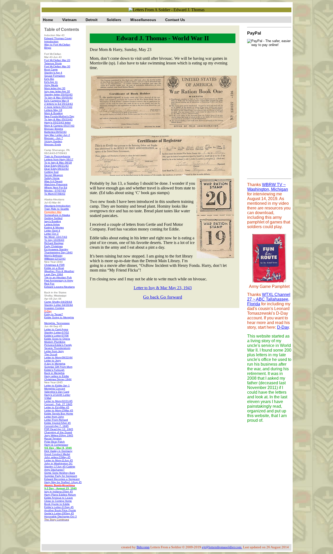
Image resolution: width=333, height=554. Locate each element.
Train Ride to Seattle (56, 208)
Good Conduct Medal (57, 454)
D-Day (283, 327)
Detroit (92, 20)
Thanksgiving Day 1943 (58, 252)
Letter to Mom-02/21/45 (58, 401)
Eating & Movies (54, 227)
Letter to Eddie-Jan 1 (57, 385)
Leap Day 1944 (53, 274)
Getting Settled (53, 218)
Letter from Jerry (54, 351)
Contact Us (175, 20)
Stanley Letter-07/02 (56, 332)
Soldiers (114, 20)
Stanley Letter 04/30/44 (58, 305)
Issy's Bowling (52, 221)
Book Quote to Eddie (57, 504)
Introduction (51, 41)
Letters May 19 (53, 110)
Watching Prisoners (55, 184)
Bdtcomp (143, 547)
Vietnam (69, 20)
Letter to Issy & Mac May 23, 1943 (163, 288)
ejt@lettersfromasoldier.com (222, 547)
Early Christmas (53, 246)
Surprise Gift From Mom (58, 366)
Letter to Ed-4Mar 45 (56, 407)
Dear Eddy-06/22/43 (56, 168)
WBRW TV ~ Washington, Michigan (267, 187)
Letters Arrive (52, 224)
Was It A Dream (53, 181)
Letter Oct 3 (51, 233)
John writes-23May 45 (57, 457)
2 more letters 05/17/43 (58, 106)
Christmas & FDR (54, 264)
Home (48, 20)
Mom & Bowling (53, 113)
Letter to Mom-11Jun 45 (58, 460)
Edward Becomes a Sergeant (62, 479)
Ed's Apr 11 (51, 82)
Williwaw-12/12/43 (55, 258)
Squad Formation (54, 75)
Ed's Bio (49, 78)
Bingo (47, 47)
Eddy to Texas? (53, 314)
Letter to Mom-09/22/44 (58, 357)
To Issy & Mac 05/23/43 (58, 119)
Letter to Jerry (52, 360)
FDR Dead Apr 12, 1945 (58, 429)
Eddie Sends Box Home (58, 413)
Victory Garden (53, 141)
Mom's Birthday (53, 255)
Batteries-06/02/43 (55, 131)
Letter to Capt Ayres (56, 329)
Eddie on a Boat (54, 268)
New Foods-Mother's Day (59, 116)
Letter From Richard (56, 419)
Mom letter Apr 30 (54, 88)
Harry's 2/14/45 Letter (57, 394)
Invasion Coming (54, 308)
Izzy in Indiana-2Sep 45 (58, 491)
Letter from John (54, 416)
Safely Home (52, 178)
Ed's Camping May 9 (56, 100)
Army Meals (51, 85)
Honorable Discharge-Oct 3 (60, 516)
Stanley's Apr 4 (53, 72)
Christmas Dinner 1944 (58, 379)
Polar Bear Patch (54, 441)
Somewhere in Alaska (57, 215)
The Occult (50, 354)
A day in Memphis (54, 363)
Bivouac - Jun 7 (53, 138)
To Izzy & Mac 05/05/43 (58, 97)
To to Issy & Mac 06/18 (58, 162)
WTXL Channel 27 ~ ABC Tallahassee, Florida (268, 299)
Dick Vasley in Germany (58, 451)
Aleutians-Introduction (57, 205)
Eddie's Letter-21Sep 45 (59, 507)
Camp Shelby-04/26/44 (58, 301)
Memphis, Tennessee (57, 323)
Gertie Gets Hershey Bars (59, 472)
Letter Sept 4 (52, 230)
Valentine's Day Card (56, 391)
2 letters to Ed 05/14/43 (58, 103)
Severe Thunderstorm (57, 348)
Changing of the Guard (58, 432)
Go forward (171, 297)
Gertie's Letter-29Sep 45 (59, 513)
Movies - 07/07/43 (55, 190)
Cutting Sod (51, 171)
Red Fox (49, 283)
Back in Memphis (54, 373)
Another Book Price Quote (60, 510)
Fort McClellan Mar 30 (57, 66)
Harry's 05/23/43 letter (57, 122)
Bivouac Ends (52, 144)
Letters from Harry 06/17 (58, 159)
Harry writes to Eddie (56, 376)
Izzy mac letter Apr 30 (57, 91)
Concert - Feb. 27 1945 (58, 404)
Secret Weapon (53, 175)
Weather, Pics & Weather (59, 271)
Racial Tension (53, 438)
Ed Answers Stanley (56, 249)
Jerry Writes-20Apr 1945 (58, 435)
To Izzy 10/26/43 (54, 240)
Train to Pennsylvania (57, 156)
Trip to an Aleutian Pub (58, 277)
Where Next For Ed (55, 187)
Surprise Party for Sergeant (60, 475)
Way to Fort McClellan (57, 44)
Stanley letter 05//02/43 (58, 94)
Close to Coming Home (58, 500)
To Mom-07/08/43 (54, 193)
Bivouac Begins (53, 128)
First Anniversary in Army (58, 280)
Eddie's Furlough (54, 369)
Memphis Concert (54, 388)
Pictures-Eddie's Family (58, 345)
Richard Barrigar (53, 243)
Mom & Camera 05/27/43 (59, 125)
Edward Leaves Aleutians (59, 286)
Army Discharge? (54, 469)
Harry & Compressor (56, 444)
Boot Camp (51, 69)
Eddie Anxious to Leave (58, 497)
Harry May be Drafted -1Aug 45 (63, 482)
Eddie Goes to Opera (57, 338)
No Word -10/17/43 (55, 236)
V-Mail (47, 398)
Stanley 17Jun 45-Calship (59, 466)
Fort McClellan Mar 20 (57, 60)
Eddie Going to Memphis (59, 317)
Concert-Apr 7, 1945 (56, 426)
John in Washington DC (58, 463)
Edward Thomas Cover (58, 38)
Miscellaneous (143, 20)
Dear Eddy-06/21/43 (56, 165)
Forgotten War (52, 211)
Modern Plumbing (54, 341)
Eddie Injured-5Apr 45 (57, 422)
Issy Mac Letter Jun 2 (57, 135)
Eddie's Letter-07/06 (56, 335)
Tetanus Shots (53, 63)
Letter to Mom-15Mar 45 (58, 410)
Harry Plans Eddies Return (60, 494)
